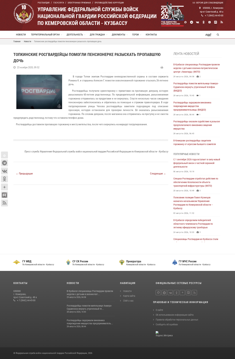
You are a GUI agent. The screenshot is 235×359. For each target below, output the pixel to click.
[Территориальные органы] (209, 34)
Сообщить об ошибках (167, 324)
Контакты (151, 34)
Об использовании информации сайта (175, 314)
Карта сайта (129, 295)
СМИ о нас (128, 300)
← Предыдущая (24, 173)
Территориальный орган (45, 34)
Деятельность (75, 34)
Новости (21, 34)
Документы (118, 34)
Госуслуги (58, 3)
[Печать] (162, 67)
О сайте (159, 310)
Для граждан (97, 34)
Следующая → (158, 173)
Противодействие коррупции (109, 3)
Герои (135, 34)
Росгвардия (44, 3)
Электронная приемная (79, 3)
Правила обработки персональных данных (177, 319)
